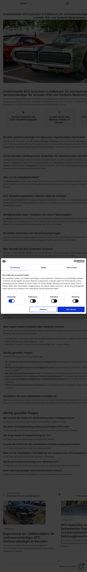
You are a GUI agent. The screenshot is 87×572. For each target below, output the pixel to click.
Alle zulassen (71, 309)
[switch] (33, 301)
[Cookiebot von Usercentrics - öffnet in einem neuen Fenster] (75, 261)
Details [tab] (43, 267)
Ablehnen (43, 309)
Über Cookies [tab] (72, 267)
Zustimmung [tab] (15, 267)
